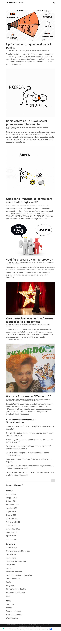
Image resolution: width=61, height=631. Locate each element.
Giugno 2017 (11, 539)
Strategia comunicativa (42, 50)
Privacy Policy (32, 626)
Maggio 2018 (11, 532)
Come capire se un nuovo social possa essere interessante (26, 122)
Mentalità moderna (14, 572)
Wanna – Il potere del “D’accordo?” (28, 396)
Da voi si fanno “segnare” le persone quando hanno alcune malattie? (27, 453)
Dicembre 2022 (12, 518)
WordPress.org (12, 618)
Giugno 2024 (11, 515)
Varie (8, 596)
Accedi (9, 607)
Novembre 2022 (13, 522)
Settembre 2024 (13, 504)
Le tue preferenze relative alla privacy (37, 629)
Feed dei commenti (14, 614)
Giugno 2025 (11, 494)
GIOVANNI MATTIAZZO (14, 2)
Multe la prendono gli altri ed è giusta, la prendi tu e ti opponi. (29, 460)
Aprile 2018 (11, 536)
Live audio (10, 565)
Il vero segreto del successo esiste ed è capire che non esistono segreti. (29, 440)
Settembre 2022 (13, 529)
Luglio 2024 (11, 511)
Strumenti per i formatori (16, 592)
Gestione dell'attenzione (42, 324)
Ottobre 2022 (11, 525)
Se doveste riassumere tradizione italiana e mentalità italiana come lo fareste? (28, 447)
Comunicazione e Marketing (18, 551)
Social (14, 128)
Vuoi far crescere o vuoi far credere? (29, 259)
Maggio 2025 (11, 497)
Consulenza (11, 554)
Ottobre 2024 (12, 501)
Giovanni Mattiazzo (13, 50)
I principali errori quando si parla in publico (29, 46)
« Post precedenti (13, 419)
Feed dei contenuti (14, 611)
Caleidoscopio (12, 547)
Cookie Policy (39, 626)
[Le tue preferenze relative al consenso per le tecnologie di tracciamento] (3, 628)
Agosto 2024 (11, 508)
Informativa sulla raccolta (16, 629)
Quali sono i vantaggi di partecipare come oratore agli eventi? (29, 200)
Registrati (10, 604)
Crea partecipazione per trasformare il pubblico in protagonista (29, 320)
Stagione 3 (10, 585)
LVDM (8, 568)
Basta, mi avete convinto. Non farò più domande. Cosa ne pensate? (30, 427)
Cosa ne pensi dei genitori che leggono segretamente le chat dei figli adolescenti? (30, 467)
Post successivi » (28, 419)
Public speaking (30, 50)
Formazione (11, 558)
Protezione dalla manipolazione (45, 262)
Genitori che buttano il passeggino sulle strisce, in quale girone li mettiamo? (29, 434)
